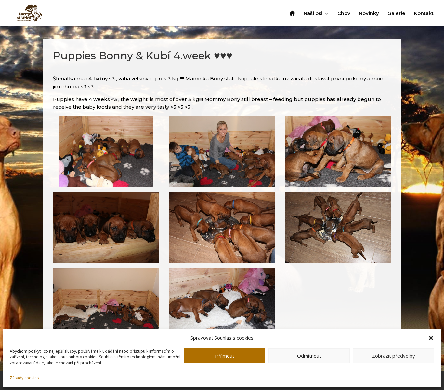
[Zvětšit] (145, 124)
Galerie (396, 13)
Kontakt (424, 13)
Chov (343, 13)
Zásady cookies (24, 378)
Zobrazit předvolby (393, 356)
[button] (431, 338)
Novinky (369, 13)
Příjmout (224, 356)
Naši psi (313, 13)
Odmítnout (309, 356)
